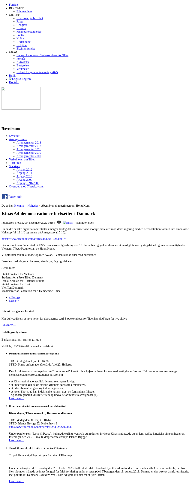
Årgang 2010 (24, 176)
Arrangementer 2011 (28, 149)
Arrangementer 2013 (28, 142)
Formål (20, 58)
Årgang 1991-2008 (27, 183)
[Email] (68, 222)
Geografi (21, 24)
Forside (13, 4)
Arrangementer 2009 (28, 156)
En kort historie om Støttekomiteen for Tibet (42, 55)
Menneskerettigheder (28, 31)
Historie (21, 28)
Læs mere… (9, 325)
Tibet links (15, 162)
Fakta (19, 21)
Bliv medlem (24, 11)
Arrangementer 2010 (28, 152)
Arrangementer (18, 139)
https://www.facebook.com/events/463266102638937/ (34, 238)
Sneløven (14, 166)
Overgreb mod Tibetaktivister (26, 186)
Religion (21, 45)
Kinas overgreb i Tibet (29, 18)
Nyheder (14, 135)
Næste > (14, 300)
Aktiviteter (22, 62)
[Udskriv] (59, 222)
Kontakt (14, 82)
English (26, 78)
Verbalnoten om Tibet (21, 159)
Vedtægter (22, 68)
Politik (20, 35)
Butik (12, 75)
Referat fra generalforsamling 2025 (37, 72)
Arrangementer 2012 (28, 145)
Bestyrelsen (23, 65)
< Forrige (14, 297)
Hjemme (19, 205)
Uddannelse (23, 41)
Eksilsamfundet (25, 48)
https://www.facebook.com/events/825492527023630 (40, 426)
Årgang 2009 (24, 179)
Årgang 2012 (24, 169)
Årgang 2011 (24, 173)
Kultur (20, 38)
